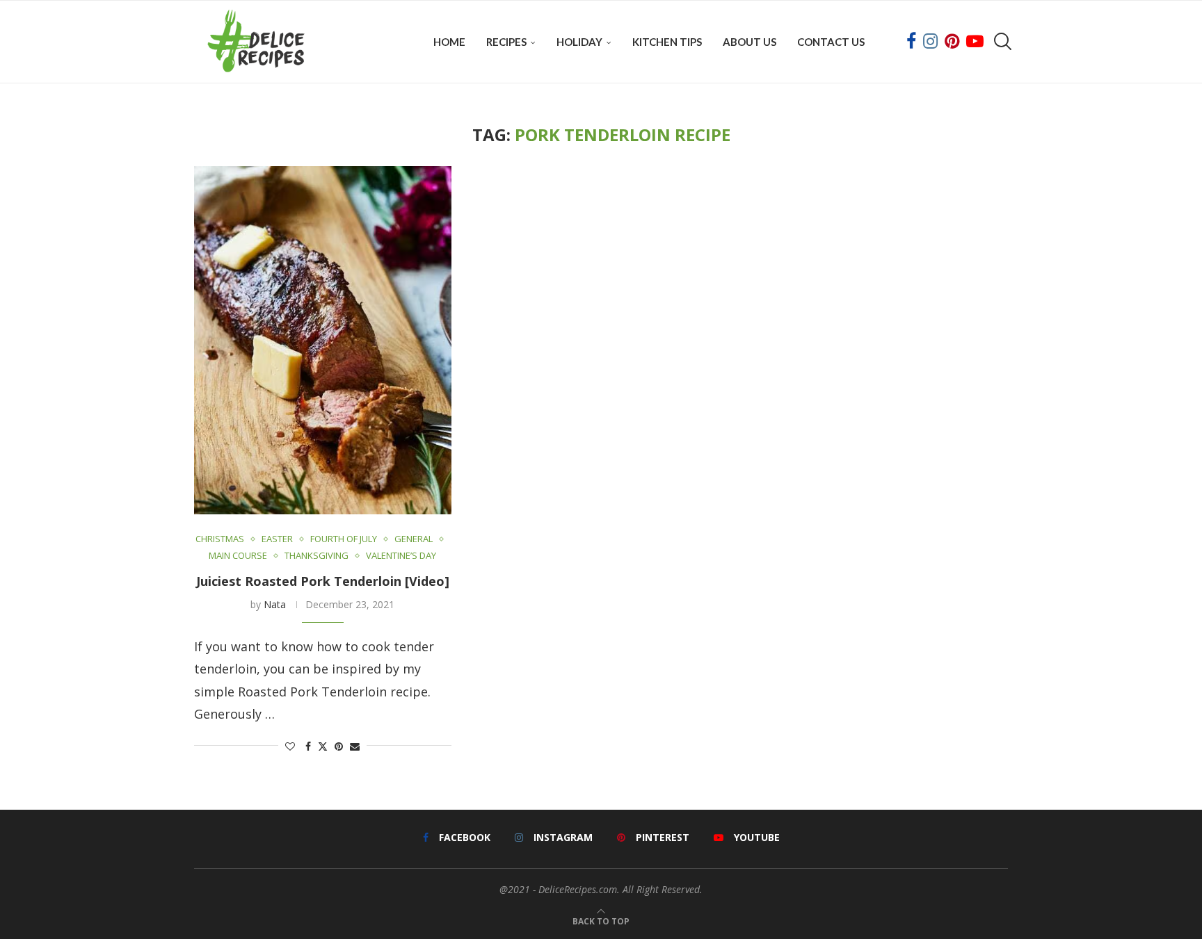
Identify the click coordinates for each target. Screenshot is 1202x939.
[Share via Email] (355, 746)
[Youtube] (975, 42)
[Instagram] (930, 42)
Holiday (579, 41)
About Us (749, 41)
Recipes (506, 41)
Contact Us (831, 41)
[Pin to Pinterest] (339, 746)
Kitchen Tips (667, 41)
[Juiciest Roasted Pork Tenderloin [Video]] (322, 340)
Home (449, 41)
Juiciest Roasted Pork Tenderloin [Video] (322, 581)
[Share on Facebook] (308, 746)
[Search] (1001, 42)
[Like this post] (290, 746)
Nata (275, 604)
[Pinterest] (952, 42)
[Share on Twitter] (323, 746)
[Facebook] (911, 42)
